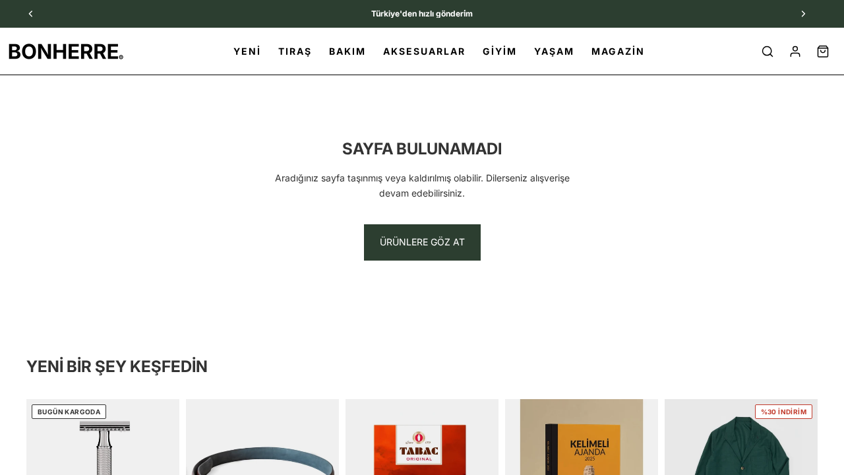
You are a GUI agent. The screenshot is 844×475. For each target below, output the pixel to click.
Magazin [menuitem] (618, 51)
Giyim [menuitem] (500, 51)
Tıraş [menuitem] (295, 51)
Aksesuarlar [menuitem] (424, 51)
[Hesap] (795, 51)
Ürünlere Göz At (422, 241)
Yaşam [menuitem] (554, 51)
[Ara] (767, 51)
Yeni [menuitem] (247, 51)
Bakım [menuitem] (347, 51)
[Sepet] (823, 51)
